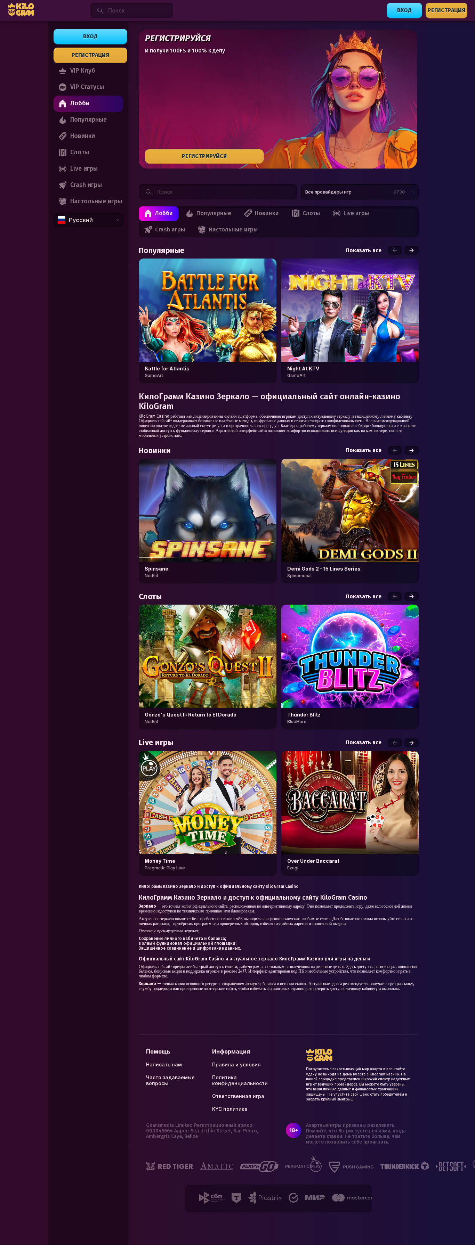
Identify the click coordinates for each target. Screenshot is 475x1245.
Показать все (363, 250)
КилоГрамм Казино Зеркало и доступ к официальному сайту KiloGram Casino (219, 886)
